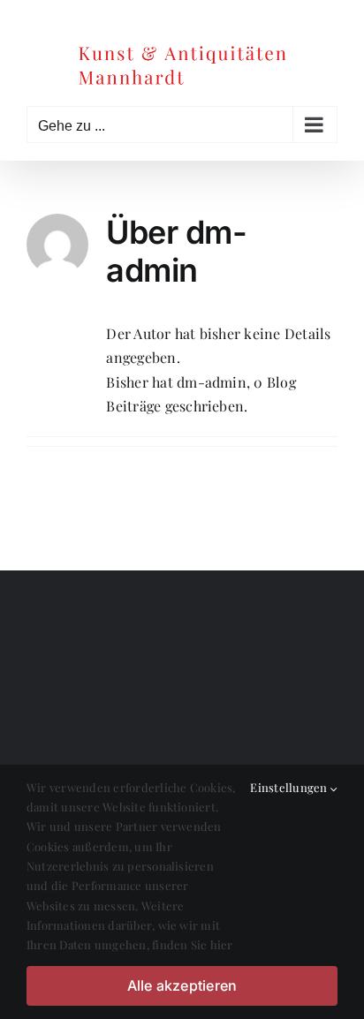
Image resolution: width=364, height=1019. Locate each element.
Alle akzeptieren (182, 985)
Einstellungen (290, 787)
